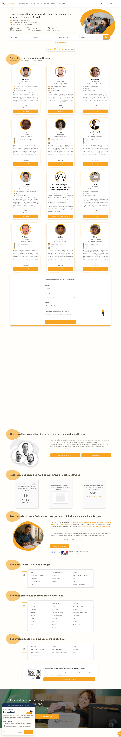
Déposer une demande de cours (60, 216)
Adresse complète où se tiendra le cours (57, 311)
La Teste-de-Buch (57, 616)
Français (54, 582)
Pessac (33, 613)
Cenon (33, 619)
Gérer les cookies (7, 732)
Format (47, 302)
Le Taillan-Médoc (78, 606)
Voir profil (26, 111)
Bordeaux (75, 603)
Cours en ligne (77, 628)
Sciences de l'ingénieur (37, 575)
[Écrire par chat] (119, 733)
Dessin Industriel (36, 582)
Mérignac (75, 609)
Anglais (75, 582)
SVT (53, 585)
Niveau (47, 294)
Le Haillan (55, 609)
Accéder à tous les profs (69, 679)
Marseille (33, 622)
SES (32, 585)
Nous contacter (96, 455)
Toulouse (75, 622)
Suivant (60, 322)
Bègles (33, 616)
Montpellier (76, 625)
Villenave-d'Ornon (57, 613)
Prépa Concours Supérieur (59, 653)
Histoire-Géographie (79, 585)
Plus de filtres (61, 43)
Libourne (54, 619)
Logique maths (56, 578)
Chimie (75, 572)
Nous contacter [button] (108, 3)
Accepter (28, 732)
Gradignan (76, 616)
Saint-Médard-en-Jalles (80, 613)
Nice (32, 625)
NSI (74, 578)
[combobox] (19, 37)
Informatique (55, 575)
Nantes (54, 625)
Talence (54, 606)
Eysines (33, 606)
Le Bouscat (34, 603)
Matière (47, 285)
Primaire (33, 647)
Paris (74, 619)
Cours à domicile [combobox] (51, 306)
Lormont (33, 609)
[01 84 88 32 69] (69, 3)
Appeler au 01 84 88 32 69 (65, 455)
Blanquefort (55, 603)
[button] (118, 3)
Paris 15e (54, 628)
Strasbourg (34, 628)
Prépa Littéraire (35, 653)
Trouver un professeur (59, 546)
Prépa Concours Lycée (37, 650)
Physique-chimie (57, 572)
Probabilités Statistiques (80, 575)
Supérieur (75, 653)
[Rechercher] (106, 37)
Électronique (34, 578)
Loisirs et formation (36, 656)
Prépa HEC (76, 650)
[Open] (31, 37)
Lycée (74, 647)
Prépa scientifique (57, 650)
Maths (32, 572)
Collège (54, 647)
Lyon (53, 622)
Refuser (20, 732)
